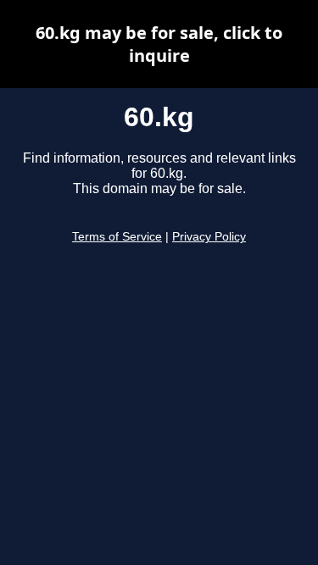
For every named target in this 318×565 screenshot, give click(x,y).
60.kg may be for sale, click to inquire (159, 44)
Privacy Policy (209, 236)
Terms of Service (117, 236)
